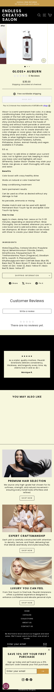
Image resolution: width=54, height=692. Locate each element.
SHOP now (27, 603)
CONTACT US (27, 626)
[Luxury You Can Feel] (27, 571)
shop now (27, 550)
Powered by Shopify (27, 690)
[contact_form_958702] (6, 686)
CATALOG (27, 615)
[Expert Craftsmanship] (27, 518)
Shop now (27, 498)
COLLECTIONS (27, 618)
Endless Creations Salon (15, 15)
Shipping (16, 84)
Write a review (27, 311)
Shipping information (27, 275)
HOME (27, 611)
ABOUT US (27, 622)
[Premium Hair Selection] (27, 463)
